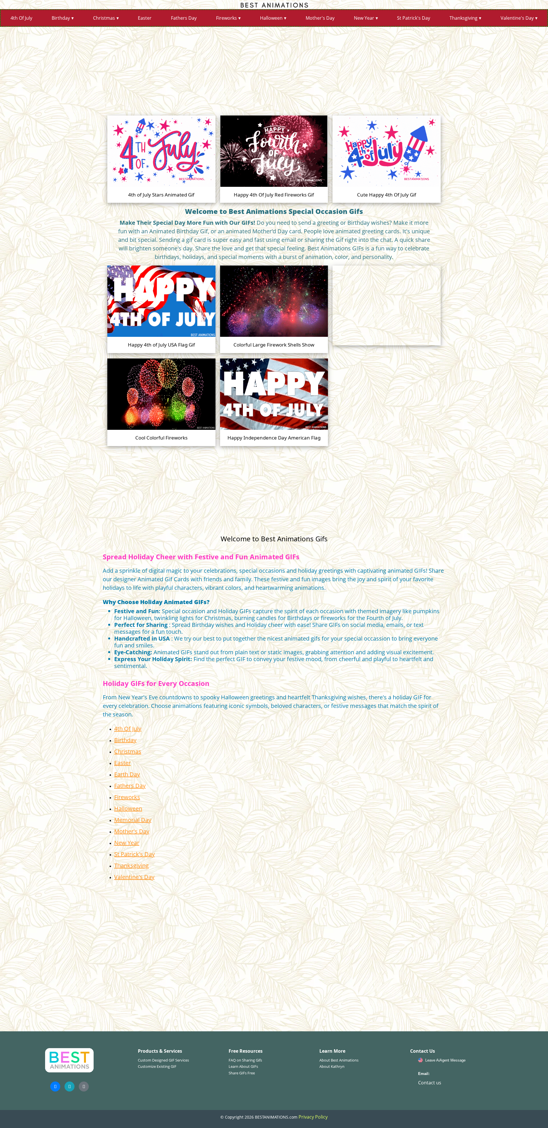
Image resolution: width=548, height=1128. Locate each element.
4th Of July (21, 18)
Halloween (271, 18)
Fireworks (226, 18)
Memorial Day (132, 820)
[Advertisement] (274, 69)
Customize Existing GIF (157, 1066)
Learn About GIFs (243, 1066)
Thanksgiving (464, 18)
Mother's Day (320, 18)
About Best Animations (338, 1060)
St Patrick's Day (413, 18)
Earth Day (127, 774)
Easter (145, 18)
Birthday (61, 18)
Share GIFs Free (242, 1073)
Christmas (104, 18)
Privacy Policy (313, 1117)
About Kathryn (331, 1066)
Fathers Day (184, 18)
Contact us (429, 1083)
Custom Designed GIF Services (163, 1060)
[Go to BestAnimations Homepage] (274, 4)
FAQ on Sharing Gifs (245, 1060)
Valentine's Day (517, 18)
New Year (364, 18)
